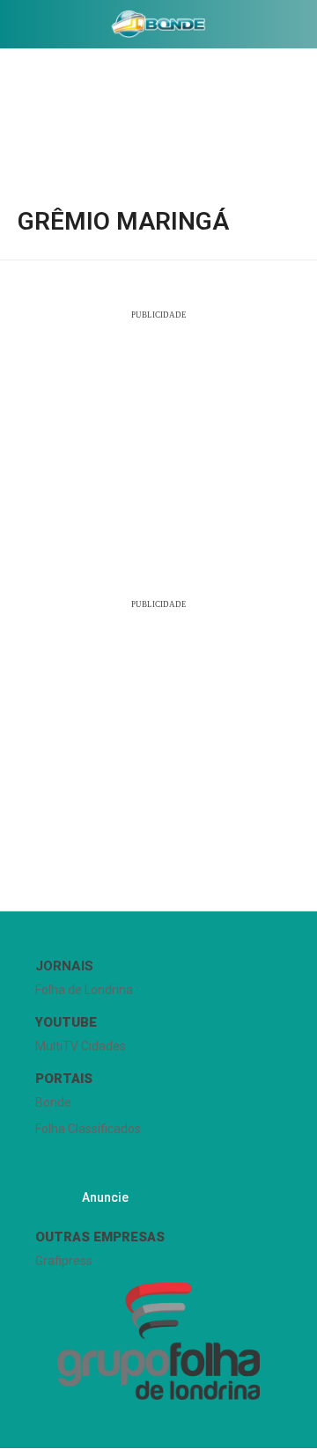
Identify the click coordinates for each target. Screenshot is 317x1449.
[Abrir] (13, 27)
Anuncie (105, 1197)
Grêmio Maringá (123, 222)
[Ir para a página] (158, 24)
